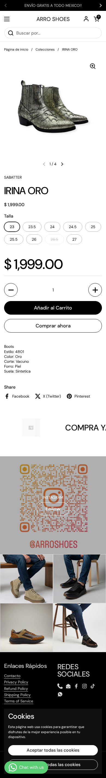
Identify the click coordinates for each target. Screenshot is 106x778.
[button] (96, 19)
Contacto (12, 675)
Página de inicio (16, 49)
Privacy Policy (16, 682)
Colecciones (45, 49)
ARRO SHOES (53, 19)
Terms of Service (18, 701)
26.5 (54, 239)
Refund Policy (16, 688)
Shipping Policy (17, 694)
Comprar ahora (53, 326)
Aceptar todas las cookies (53, 750)
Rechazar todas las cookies (53, 764)
